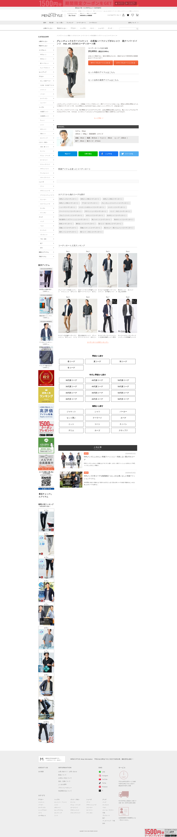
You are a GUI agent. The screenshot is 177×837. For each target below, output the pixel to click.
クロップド (123, 430)
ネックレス (43, 230)
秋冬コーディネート (65, 223)
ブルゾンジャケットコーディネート (70, 215)
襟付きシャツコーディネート (85, 223)
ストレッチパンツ (45, 164)
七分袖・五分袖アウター (47, 85)
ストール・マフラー (108, 810)
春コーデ (71, 361)
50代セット (43, 59)
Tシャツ (42, 120)
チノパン (42, 151)
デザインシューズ (45, 190)
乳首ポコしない (61, 28)
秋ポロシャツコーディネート (123, 219)
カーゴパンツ (44, 160)
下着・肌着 (43, 239)
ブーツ (42, 186)
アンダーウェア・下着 (109, 820)
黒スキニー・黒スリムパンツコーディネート (118, 228)
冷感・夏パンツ (44, 146)
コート (97, 424)
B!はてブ (67, 154)
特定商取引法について (65, 791)
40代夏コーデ (97, 386)
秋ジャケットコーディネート (101, 219)
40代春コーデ (97, 380)
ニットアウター (42, 810)
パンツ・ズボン (43, 142)
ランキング (70, 22)
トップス (83, 28)
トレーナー (43, 103)
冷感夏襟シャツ (44, 116)
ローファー (89, 810)
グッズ (110, 28)
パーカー (42, 94)
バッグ (42, 221)
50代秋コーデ (123, 393)
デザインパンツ (44, 168)
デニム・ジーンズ (45, 155)
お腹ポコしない (48, 28)
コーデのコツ (93, 22)
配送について (62, 775)
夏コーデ (97, 361)
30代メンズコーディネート (68, 199)
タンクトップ (44, 138)
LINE (103, 772)
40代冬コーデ (97, 399)
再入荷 (51, 22)
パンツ (92, 28)
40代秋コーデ (97, 393)
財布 (41, 247)
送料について (132, 22)
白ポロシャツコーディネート (116, 215)
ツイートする (129, 154)
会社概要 (41, 771)
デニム (71, 430)
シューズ (101, 28)
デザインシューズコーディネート (95, 211)
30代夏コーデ (71, 386)
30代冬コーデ (71, 399)
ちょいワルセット (45, 67)
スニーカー (43, 199)
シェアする (108, 154)
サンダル (42, 208)
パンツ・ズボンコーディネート (120, 211)
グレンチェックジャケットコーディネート (115, 203)
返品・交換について (64, 781)
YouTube (104, 779)
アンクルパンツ (44, 173)
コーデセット (42, 50)
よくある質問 (62, 784)
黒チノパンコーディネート (68, 232)
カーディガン (44, 98)
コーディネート (81, 22)
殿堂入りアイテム (44, 252)
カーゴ (97, 430)
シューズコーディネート (67, 207)
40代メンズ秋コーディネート (112, 199)
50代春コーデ (123, 380)
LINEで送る (88, 154)
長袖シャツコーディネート (68, 228)
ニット (71, 424)
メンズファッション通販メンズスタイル (68, 35)
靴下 (41, 243)
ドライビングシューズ (46, 195)
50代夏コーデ (123, 386)
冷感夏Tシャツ (44, 111)
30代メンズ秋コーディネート (90, 199)
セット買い (60, 22)
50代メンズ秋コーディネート (68, 203)
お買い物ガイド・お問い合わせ (67, 771)
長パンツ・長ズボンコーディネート (109, 223)
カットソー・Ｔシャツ (60, 802)
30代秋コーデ (71, 393)
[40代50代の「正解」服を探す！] (137, 29)
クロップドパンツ (45, 177)
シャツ (42, 125)
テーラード (97, 418)
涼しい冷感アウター (45, 81)
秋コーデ (123, 361)
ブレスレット (44, 234)
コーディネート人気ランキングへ (97, 342)
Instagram (105, 775)
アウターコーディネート (90, 203)
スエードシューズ (45, 204)
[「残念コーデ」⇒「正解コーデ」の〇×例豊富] (86, 15)
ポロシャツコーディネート (94, 215)
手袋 (104, 813)
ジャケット (43, 89)
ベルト (42, 226)
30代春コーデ (71, 380)
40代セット (43, 54)
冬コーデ (71, 368)
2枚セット (43, 133)
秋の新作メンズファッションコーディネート (103, 35)
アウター (73, 28)
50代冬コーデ (123, 399)
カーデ (123, 418)
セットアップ (42, 72)
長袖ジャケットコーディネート (90, 228)
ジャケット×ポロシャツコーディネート (91, 207)
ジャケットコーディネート (116, 207)
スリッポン (43, 212)
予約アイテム (42, 256)
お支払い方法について (65, 778)
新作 (44, 22)
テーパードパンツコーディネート (70, 211)
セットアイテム (58, 810)
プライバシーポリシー (65, 787)
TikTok (104, 783)
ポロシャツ (43, 129)
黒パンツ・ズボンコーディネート (91, 232)
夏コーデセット (44, 63)
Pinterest (104, 787)
